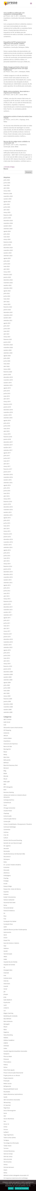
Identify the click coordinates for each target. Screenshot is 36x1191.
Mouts (5, 1027)
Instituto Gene (8, 978)
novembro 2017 (8, 445)
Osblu (5, 1048)
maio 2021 (7, 331)
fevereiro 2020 (8, 372)
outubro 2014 (7, 544)
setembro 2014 (8, 547)
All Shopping (7, 730)
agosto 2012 (7, 585)
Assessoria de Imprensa (11, 744)
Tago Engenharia (8, 1135)
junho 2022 (7, 296)
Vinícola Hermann (9, 1167)
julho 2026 (7, 180)
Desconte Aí (7, 856)
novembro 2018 (8, 412)
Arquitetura (7, 18)
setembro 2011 (8, 615)
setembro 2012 (8, 582)
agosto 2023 (7, 258)
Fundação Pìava (8, 924)
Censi (5, 805)
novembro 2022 (8, 282)
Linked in (6, 1008)
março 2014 (7, 563)
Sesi (5, 1121)
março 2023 (7, 272)
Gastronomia (7, 932)
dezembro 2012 (8, 574)
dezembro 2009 (8, 672)
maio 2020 (7, 364)
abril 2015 (6, 528)
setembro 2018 (8, 418)
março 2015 (7, 531)
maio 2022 (7, 299)
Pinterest (6, 1059)
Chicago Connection (9, 808)
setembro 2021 (8, 320)
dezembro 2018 (8, 409)
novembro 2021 (8, 315)
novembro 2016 (8, 477)
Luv (5, 1010)
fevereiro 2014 (8, 566)
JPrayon (6, 994)
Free (5, 919)
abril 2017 (6, 464)
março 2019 (7, 401)
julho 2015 (7, 520)
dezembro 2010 (8, 639)
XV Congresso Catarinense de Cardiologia (16, 1178)
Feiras (5, 905)
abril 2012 (6, 596)
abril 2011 (6, 628)
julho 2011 (7, 620)
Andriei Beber (8, 738)
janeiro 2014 (7, 569)
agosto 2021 (7, 323)
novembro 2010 (8, 642)
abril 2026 (6, 188)
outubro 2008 (7, 709)
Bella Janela (7, 760)
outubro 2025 (7, 199)
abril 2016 (6, 496)
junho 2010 (7, 655)
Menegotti (7, 1024)
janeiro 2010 (7, 669)
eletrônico (6, 873)
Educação (6, 870)
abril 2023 (6, 269)
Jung (5, 997)
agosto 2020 (7, 355)
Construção (14, 18)
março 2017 (7, 466)
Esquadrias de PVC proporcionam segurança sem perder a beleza (15, 42)
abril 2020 (6, 366)
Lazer (5, 1005)
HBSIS (5, 956)
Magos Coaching (8, 1013)
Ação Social (7, 722)
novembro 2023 (8, 250)
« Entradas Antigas (9, 167)
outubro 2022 (7, 285)
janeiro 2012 (7, 604)
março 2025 (7, 212)
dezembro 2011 (8, 607)
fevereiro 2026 (8, 193)
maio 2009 (7, 690)
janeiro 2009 (7, 701)
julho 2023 (7, 261)
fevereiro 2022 (8, 307)
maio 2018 (7, 428)
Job (4, 991)
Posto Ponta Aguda (9, 1070)
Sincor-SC (6, 1124)
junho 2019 (7, 393)
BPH (5, 784)
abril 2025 (6, 210)
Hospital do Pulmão (9, 964)
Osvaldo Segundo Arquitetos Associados (15, 1051)
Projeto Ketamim (8, 1078)
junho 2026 (7, 183)
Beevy (5, 754)
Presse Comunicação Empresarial (13, 1073)
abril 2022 (6, 301)
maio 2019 (7, 396)
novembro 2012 (8, 577)
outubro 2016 (7, 480)
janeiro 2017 (7, 472)
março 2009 (7, 696)
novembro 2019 (8, 380)
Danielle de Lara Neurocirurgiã (13, 843)
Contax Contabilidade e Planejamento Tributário (18, 824)
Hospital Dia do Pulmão (10, 962)
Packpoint (6, 1054)
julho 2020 (7, 358)
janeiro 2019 (7, 407)
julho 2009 (7, 685)
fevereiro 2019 (8, 404)
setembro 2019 (8, 385)
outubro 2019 (7, 382)
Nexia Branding (8, 1035)
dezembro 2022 (8, 280)
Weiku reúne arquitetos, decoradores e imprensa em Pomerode (16, 92)
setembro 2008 (8, 712)
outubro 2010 (7, 645)
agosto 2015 (7, 517)
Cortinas (6, 832)
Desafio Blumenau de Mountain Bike (14, 854)
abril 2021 (6, 334)
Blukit (5, 773)
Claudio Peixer (8, 810)
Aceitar (11, 1188)
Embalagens (7, 875)
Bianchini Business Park (11, 765)
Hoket (5, 959)
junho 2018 (7, 426)
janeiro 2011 (7, 636)
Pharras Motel (8, 1056)
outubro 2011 (7, 612)
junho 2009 (7, 688)
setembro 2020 (8, 353)
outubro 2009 (7, 677)
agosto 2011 (7, 617)
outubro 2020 (7, 350)
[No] (34, 1185)
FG (4, 913)
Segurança (7, 1108)
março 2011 (7, 631)
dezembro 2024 (8, 220)
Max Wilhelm (7, 1018)
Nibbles (6, 1037)
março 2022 (7, 304)
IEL (4, 967)
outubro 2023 (7, 253)
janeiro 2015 (7, 536)
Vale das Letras (8, 1156)
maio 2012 (7, 593)
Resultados (7, 1091)
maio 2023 (7, 266)
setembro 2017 (8, 450)
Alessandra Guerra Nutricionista (13, 727)
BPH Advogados (8, 787)
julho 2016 (7, 488)
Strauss (6, 1129)
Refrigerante (7, 1086)
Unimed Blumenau (9, 1151)
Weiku (5, 20)
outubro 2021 (7, 318)
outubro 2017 (7, 447)
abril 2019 (6, 399)
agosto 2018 (7, 420)
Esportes (6, 892)
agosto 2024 (7, 231)
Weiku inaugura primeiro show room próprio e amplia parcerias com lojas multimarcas (16, 68)
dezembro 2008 (8, 704)
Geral (21, 94)
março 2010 (7, 663)
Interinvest (7, 983)
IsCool (5, 989)
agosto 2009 (7, 682)
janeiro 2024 (7, 245)
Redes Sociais (8, 1083)
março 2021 (7, 336)
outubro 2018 (7, 415)
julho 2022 (7, 293)
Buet (5, 789)
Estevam (6, 894)
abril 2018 (6, 431)
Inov (5, 975)
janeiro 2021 (7, 342)
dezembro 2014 (8, 539)
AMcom (6, 735)
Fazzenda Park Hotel (9, 902)
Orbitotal (6, 1046)
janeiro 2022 (7, 309)
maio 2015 (7, 526)
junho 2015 (7, 523)
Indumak (6, 973)
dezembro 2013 (8, 572)
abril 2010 (6, 661)
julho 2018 (7, 423)
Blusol (5, 779)
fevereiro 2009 (8, 699)
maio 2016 (7, 493)
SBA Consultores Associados (12, 1100)
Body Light (7, 781)
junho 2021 (7, 328)
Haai (5, 946)
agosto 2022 (7, 291)
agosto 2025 (7, 201)
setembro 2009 (8, 680)
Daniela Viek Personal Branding (13, 840)
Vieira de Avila (8, 1159)
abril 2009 (6, 693)
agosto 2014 (7, 550)
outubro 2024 (7, 226)
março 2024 (7, 239)
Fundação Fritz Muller (10, 921)
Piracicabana (7, 1062)
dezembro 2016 (8, 474)
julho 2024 (7, 234)
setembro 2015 (8, 515)
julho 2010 (7, 653)
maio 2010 (7, 658)
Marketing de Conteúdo (10, 1016)
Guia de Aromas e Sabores (11, 943)
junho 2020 (7, 361)
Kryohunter (7, 1002)
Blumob (6, 776)
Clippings (22, 119)
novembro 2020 (8, 347)
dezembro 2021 (8, 312)
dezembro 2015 (8, 507)
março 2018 (7, 434)
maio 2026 (7, 185)
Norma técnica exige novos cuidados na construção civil (17, 142)
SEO (5, 1116)
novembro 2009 (8, 674)
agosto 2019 (7, 388)
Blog (5, 771)
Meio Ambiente (8, 1021)
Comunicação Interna (10, 819)
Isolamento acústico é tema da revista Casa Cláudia (18, 117)
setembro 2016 (8, 482)
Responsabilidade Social (11, 1089)
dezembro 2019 (8, 377)
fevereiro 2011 (8, 634)
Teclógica (6, 1140)
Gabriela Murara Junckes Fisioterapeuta (15, 929)
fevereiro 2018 (8, 437)
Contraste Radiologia (10, 827)
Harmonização (8, 954)
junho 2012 (7, 590)
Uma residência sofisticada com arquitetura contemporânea (14, 13)
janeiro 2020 (7, 374)
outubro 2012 (7, 580)
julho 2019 (7, 391)
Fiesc (5, 916)
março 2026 (7, 191)
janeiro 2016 (7, 504)
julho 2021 (7, 326)
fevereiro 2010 (8, 666)
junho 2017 (7, 458)
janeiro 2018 (7, 439)
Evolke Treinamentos (10, 897)
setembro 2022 (8, 288)
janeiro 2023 (7, 277)
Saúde (5, 1097)
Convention (7, 829)
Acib (5, 725)
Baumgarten (7, 749)
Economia (6, 867)
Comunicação (7, 816)
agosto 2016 (7, 485)
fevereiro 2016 (8, 501)
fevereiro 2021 (8, 339)
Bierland (6, 768)
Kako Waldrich (8, 1000)
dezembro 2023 (8, 247)
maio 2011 (7, 626)
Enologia (6, 881)
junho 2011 (7, 623)
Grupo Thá (7, 940)
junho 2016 (7, 490)
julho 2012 (7, 588)
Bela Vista (6, 757)
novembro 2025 (8, 196)
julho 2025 (7, 204)
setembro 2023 (8, 255)
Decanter (6, 848)
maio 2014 (7, 558)
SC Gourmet (7, 1105)
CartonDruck (7, 802)
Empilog (6, 878)
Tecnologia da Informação (11, 1143)
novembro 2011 (8, 609)
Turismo (6, 1148)
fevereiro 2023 (8, 274)
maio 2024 (7, 237)
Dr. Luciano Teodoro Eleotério (12, 865)
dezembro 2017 (8, 442)
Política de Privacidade (21, 1188)
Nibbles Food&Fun (9, 1040)
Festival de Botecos (9, 910)
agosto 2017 (7, 453)
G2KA (5, 927)
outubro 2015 (7, 512)
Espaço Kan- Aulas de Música (12, 889)
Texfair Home (7, 1146)
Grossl (5, 937)
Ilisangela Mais (8, 970)
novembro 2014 (8, 542)
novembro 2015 (8, 509)
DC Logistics (7, 846)
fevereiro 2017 (8, 469)
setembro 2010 (8, 647)
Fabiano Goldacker (9, 900)
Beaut (5, 752)
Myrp (5, 1029)
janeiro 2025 (7, 218)
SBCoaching (7, 1102)
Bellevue (6, 762)
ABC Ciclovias (7, 719)
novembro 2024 (8, 223)
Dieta (5, 862)
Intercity (6, 981)
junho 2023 (7, 264)
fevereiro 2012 (8, 601)
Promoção (6, 1081)
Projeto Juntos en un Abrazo (12, 1075)
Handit (6, 951)
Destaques (28, 18)
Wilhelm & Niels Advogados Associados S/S (16, 1175)
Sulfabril (6, 1132)
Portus (5, 1067)
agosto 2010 (7, 650)
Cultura (6, 838)
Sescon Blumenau (9, 1119)
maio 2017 (7, 461)
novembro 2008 (8, 707)
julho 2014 (7, 553)
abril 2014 (6, 561)
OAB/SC (6, 1043)
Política (6, 1064)
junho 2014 (7, 555)
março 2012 (7, 599)
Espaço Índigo (8, 886)
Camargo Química (9, 800)
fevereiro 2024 (8, 242)
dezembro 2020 (8, 345)
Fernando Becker (8, 908)
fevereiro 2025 (8, 215)
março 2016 (7, 499)
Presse (8, 16)
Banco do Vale (8, 746)
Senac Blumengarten (10, 1110)
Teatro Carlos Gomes (10, 1137)
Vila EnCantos (8, 1162)
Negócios (6, 1032)
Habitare (6, 948)
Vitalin (5, 1170)
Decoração (21, 18)
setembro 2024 (8, 228)
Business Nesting (9, 792)
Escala (5, 883)
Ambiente (23, 16)
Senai (5, 1113)
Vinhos (6, 1164)
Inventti (6, 986)
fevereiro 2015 (8, 534)
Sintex (5, 1127)
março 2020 (7, 369)
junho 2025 (7, 207)
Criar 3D (6, 835)
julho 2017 (7, 455)
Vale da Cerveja (8, 1154)
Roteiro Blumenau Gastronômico (13, 1094)
